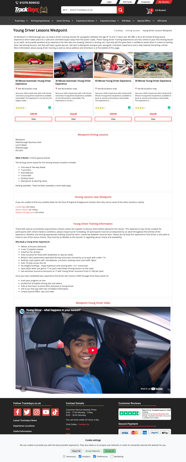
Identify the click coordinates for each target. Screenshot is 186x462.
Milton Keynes (22, 209)
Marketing (118, 456)
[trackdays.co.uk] (31, 13)
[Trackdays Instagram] (36, 415)
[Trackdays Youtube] (46, 415)
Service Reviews (159, 414)
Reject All (76, 451)
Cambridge (21, 207)
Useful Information (22, 431)
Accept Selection (93, 451)
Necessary (71, 456)
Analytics (86, 456)
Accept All (109, 451)
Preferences (102, 456)
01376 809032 (30, 2)
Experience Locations (24, 426)
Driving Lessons (133, 30)
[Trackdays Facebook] (17, 415)
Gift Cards (127, 2)
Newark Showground (25, 212)
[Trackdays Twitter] (27, 415)
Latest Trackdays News (25, 420)
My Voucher (164, 2)
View (33, 119)
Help (68, 434)
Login (109, 2)
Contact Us (83, 424)
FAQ (68, 429)
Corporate (145, 2)
